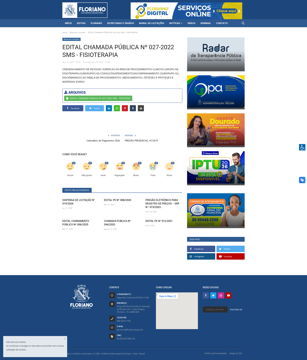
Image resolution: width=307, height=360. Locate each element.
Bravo (136, 175)
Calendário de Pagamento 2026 (103, 140)
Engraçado (120, 175)
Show (169, 175)
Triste (152, 175)
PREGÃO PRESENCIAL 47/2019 (141, 140)
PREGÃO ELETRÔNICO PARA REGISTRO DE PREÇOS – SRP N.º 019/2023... (162, 204)
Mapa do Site (236, 353)
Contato (222, 23)
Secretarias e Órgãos (120, 23)
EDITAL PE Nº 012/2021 (159, 221)
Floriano (96, 23)
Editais (81, 23)
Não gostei (87, 175)
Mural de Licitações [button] (151, 23)
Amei (103, 175)
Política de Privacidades (216, 353)
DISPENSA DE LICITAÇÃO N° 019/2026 (78, 202)
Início (68, 23)
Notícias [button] (175, 23)
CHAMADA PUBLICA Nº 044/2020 (117, 222)
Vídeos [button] (191, 23)
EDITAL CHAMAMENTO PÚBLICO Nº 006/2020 (75, 222)
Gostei (70, 175)
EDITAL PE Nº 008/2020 (117, 200)
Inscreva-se (236, 309)
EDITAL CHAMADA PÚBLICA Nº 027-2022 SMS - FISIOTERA (100, 98)
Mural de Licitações (78, 32)
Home (64, 32)
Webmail (206, 23)
